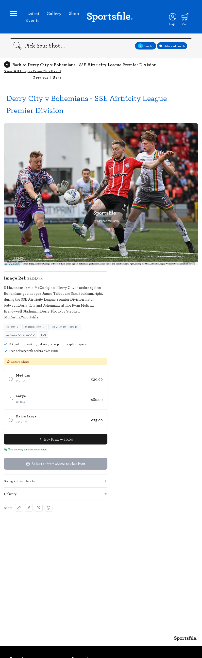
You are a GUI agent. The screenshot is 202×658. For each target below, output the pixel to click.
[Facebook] (29, 508)
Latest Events (32, 16)
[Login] (173, 16)
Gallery (54, 13)
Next (56, 77)
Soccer (12, 327)
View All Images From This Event (32, 70)
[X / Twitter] (39, 508)
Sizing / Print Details (19, 480)
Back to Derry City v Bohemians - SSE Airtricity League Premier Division (84, 64)
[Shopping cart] (185, 16)
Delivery (10, 493)
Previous (40, 77)
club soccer (34, 327)
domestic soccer (65, 327)
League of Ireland (20, 334)
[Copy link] (19, 508)
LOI (43, 334)
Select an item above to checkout (58, 463)
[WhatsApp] (48, 508)
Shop (74, 13)
